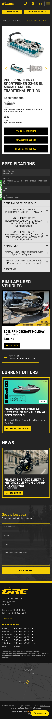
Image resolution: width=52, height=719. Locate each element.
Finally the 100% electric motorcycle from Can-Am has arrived (25, 483)
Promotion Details (20, 428)
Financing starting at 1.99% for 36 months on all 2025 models (25, 412)
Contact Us (7, 618)
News (8, 443)
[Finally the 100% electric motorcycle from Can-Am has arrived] (26, 462)
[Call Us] (25, 4)
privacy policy (45, 706)
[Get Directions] (33, 4)
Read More (15, 493)
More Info (13, 345)
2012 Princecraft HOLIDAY (24, 332)
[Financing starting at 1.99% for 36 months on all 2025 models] (26, 392)
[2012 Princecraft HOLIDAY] (26, 308)
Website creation (18, 711)
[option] (26, 44)
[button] (5, 68)
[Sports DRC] (8, 3)
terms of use (19, 708)
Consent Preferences (33, 708)
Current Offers (20, 372)
